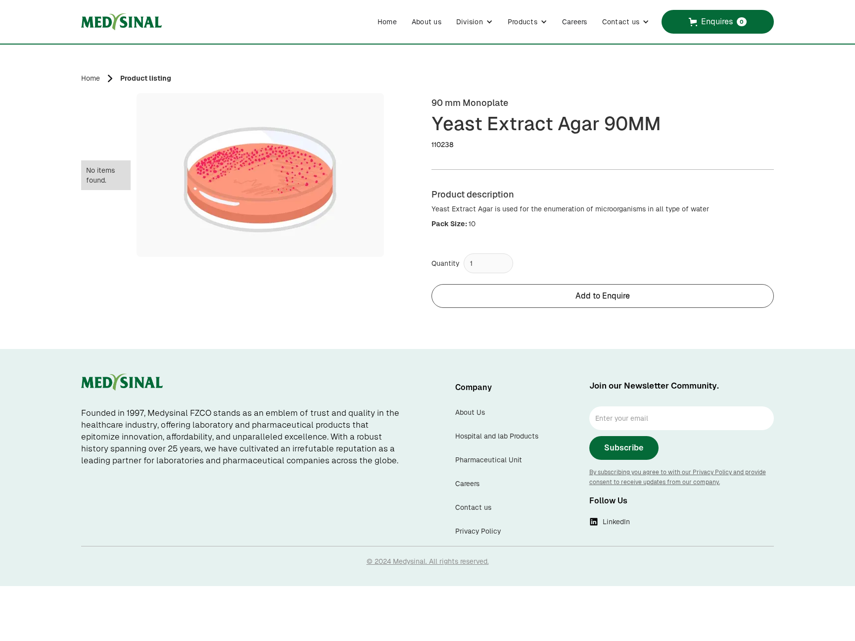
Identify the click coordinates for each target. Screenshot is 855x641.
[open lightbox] (260, 175)
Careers (574, 22)
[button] (474, 21)
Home (387, 22)
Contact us (473, 507)
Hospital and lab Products (496, 436)
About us (426, 22)
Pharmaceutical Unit (488, 460)
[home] (121, 21)
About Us (470, 412)
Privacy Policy (478, 531)
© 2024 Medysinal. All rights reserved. (428, 561)
